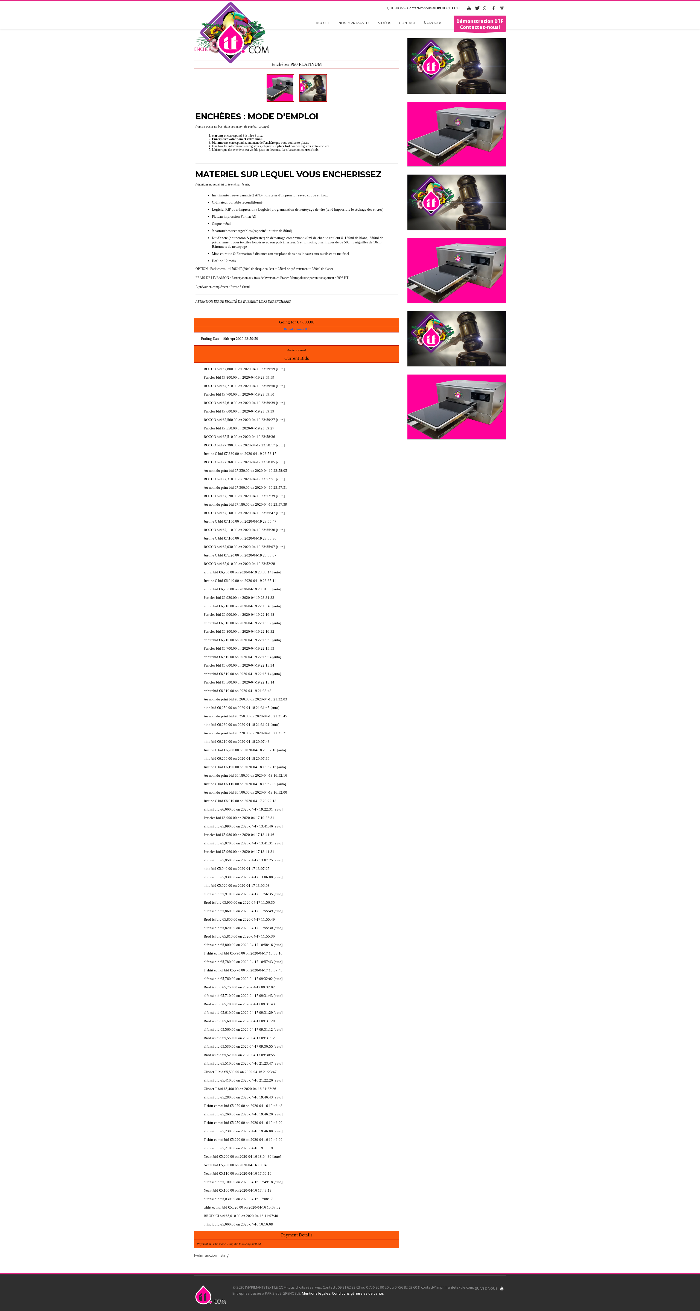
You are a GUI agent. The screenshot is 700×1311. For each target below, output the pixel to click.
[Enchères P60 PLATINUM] (280, 88)
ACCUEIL (323, 23)
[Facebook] (493, 8)
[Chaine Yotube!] (502, 1288)
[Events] (502, 8)
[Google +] (485, 8)
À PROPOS (433, 23)
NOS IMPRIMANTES (354, 23)
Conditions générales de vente (357, 1293)
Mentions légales (316, 1293)
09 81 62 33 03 (448, 8)
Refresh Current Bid (296, 329)
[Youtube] (469, 8)
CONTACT (407, 23)
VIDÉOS (384, 23)
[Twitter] (477, 8)
